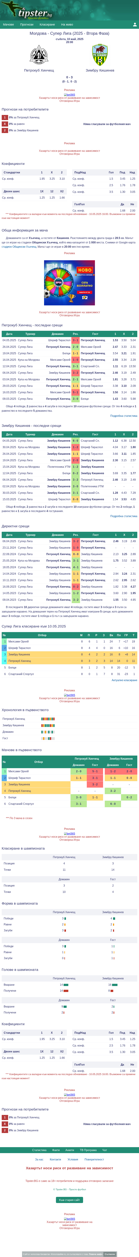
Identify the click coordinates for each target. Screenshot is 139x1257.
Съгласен (110, 1254)
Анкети (69, 1150)
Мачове (8, 24)
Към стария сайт (69, 1199)
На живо (67, 24)
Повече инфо (95, 1254)
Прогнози (26, 24)
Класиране (47, 24)
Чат (104, 1150)
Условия (73, 1159)
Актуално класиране (124, 680)
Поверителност (94, 1159)
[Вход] (135, 24)
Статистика (39, 1150)
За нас (39, 1159)
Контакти (55, 1159)
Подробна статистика (123, 415)
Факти (56, 1150)
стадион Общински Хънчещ (19, 246)
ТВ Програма (88, 1150)
